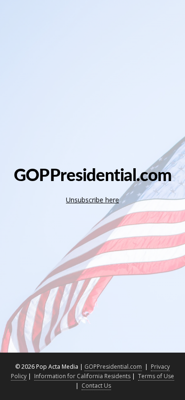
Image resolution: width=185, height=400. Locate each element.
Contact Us (96, 386)
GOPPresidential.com (113, 367)
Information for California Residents (82, 376)
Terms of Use (156, 376)
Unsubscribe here (92, 199)
